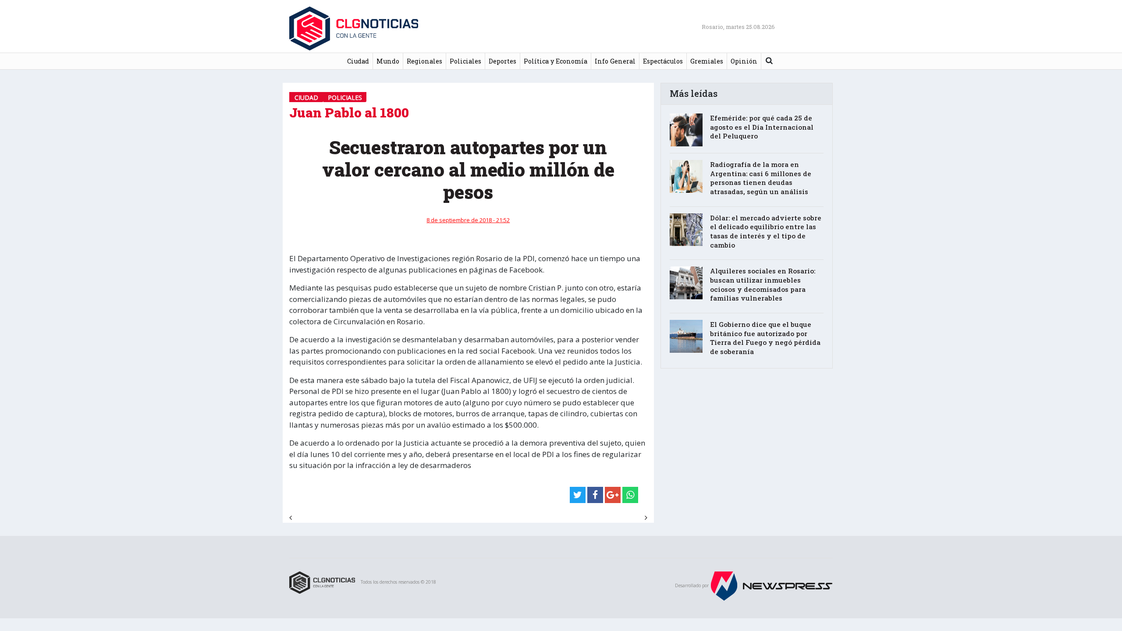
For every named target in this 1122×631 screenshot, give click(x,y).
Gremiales (706, 61)
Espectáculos (663, 61)
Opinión (744, 61)
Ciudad (358, 61)
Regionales (424, 61)
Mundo (387, 61)
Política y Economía (555, 61)
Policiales (465, 61)
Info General (615, 61)
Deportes (502, 61)
